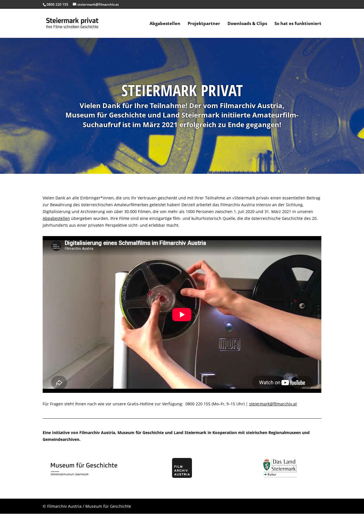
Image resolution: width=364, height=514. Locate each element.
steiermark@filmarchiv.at (273, 403)
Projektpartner (204, 23)
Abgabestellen (165, 23)
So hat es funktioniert (297, 23)
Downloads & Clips (247, 23)
